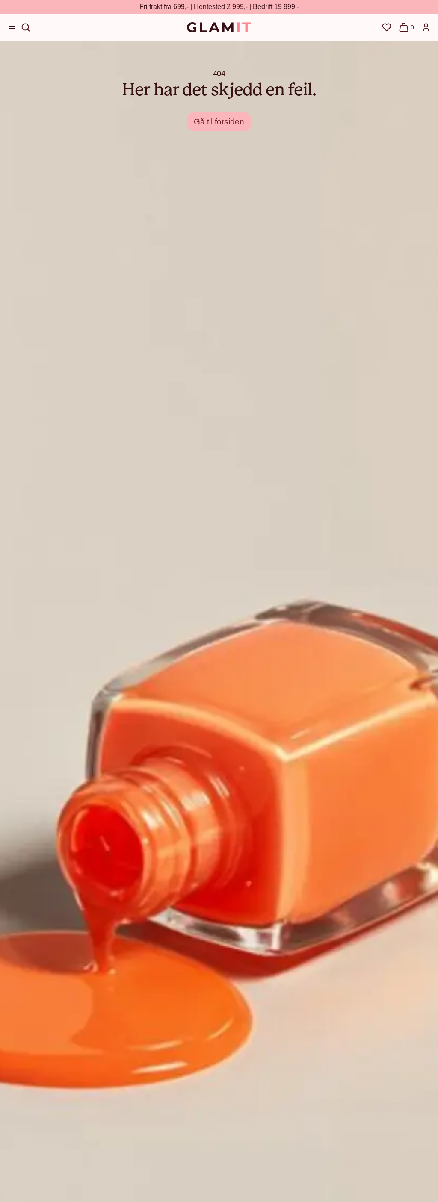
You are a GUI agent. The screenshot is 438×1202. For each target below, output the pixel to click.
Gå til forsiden (219, 121)
